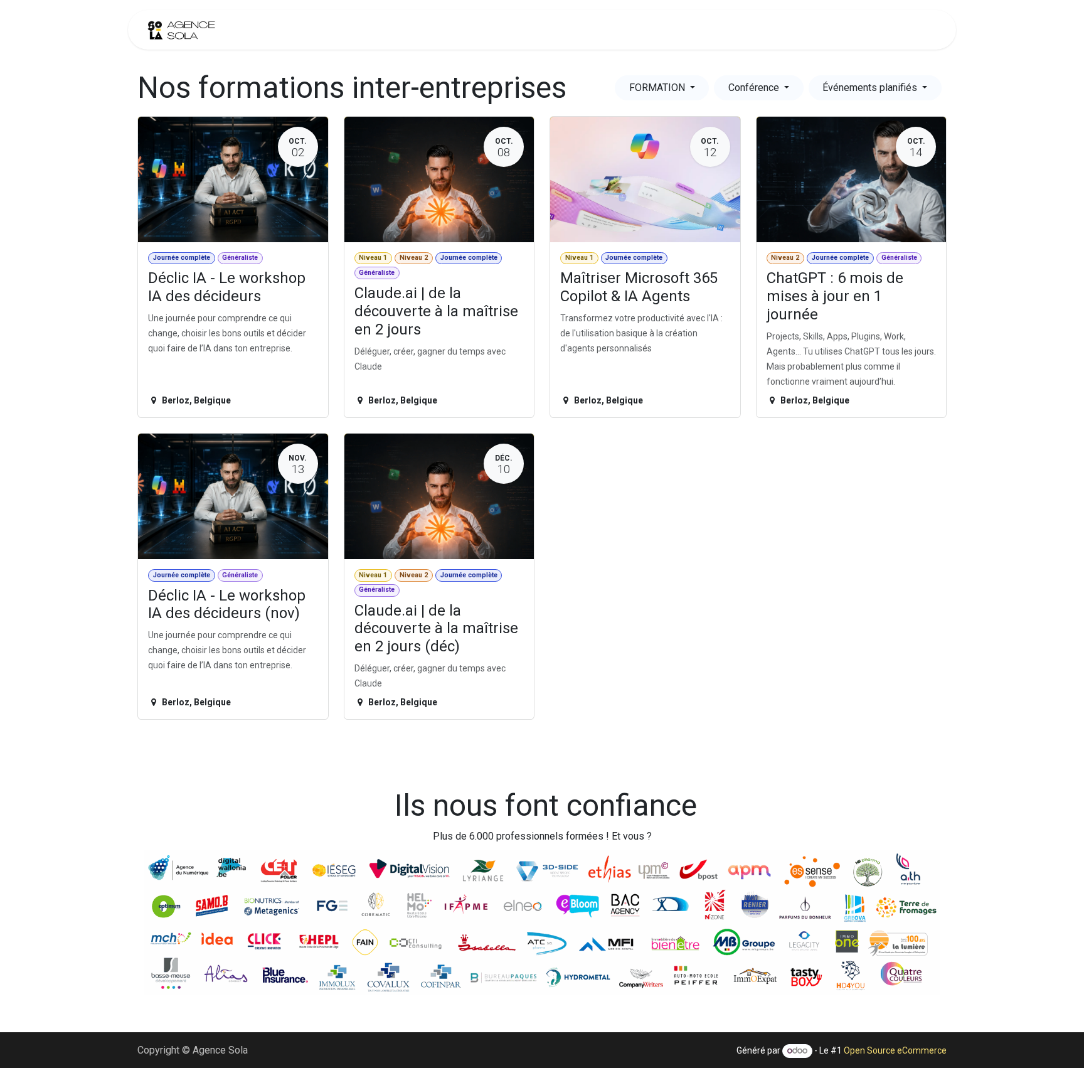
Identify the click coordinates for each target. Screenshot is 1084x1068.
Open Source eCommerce (895, 1050)
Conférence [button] (755, 87)
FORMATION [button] (658, 87)
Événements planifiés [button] (871, 87)
